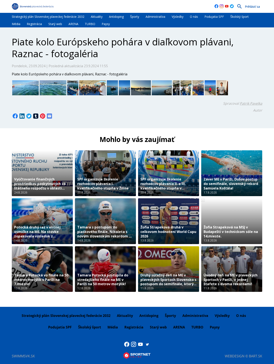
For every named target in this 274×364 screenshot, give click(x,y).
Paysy (106, 24)
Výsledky (177, 17)
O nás (194, 17)
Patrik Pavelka (251, 103)
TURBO (90, 24)
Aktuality (97, 17)
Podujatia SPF (214, 17)
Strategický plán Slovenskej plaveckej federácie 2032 (48, 17)
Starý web (55, 24)
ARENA (73, 24)
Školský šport (239, 17)
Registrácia (34, 24)
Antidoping (116, 17)
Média (16, 24)
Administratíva (155, 17)
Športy (134, 17)
